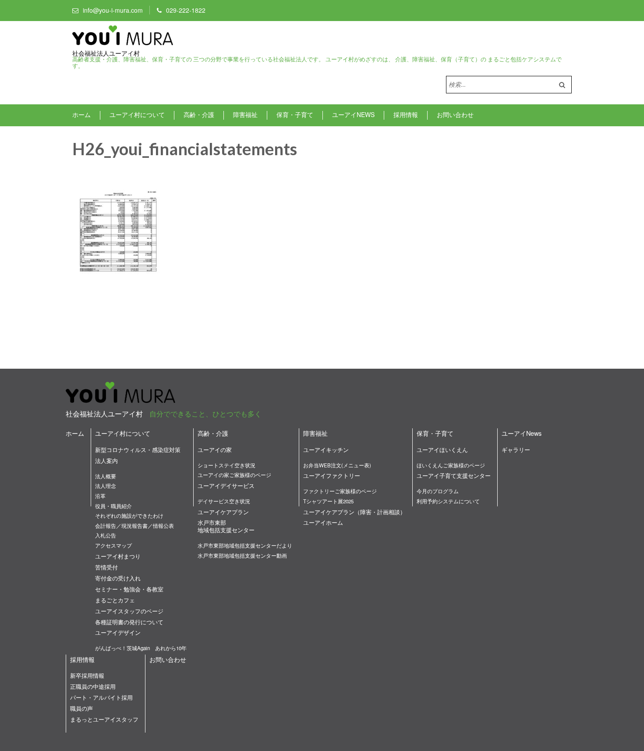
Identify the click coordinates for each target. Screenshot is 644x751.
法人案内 (106, 460)
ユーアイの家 (215, 449)
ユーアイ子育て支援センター (454, 475)
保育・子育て (294, 114)
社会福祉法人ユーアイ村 (106, 53)
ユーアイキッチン (326, 449)
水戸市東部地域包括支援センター (226, 526)
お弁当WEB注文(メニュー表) (337, 465)
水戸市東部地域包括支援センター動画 (242, 555)
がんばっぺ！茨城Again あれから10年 (141, 647)
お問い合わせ (455, 114)
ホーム (81, 114)
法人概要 (105, 476)
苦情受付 (106, 567)
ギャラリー (516, 449)
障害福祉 (245, 114)
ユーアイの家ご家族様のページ (234, 474)
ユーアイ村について (137, 114)
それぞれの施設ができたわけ (129, 515)
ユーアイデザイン (118, 632)
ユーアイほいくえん (442, 449)
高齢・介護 (199, 114)
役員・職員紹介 (113, 505)
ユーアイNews (353, 114)
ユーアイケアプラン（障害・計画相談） (354, 512)
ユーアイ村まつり (118, 556)
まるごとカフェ (115, 600)
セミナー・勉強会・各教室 (129, 589)
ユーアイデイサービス (226, 485)
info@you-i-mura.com (113, 10)
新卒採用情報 (87, 675)
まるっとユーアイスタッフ (104, 719)
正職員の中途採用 (93, 686)
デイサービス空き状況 (224, 501)
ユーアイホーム (323, 522)
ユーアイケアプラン (223, 512)
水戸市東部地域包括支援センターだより (245, 545)
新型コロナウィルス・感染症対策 (137, 449)
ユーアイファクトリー (331, 475)
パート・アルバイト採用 (101, 697)
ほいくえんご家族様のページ (451, 465)
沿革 (100, 495)
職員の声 (81, 708)
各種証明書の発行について (129, 622)
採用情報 (405, 114)
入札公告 (105, 535)
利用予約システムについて (448, 501)
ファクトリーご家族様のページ (340, 491)
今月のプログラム (438, 491)
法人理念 (105, 485)
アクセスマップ (113, 545)
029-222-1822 (185, 10)
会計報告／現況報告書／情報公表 (134, 525)
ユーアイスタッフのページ (129, 611)
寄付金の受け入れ (118, 578)
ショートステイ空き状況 (226, 465)
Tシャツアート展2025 (328, 501)
